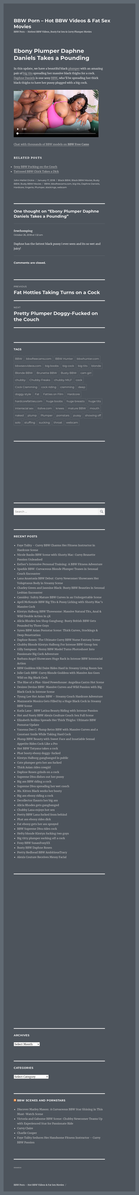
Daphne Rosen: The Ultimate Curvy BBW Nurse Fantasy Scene (58, 639)
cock (79, 380)
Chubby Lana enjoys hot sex (36, 810)
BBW (54, 78)
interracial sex (24, 408)
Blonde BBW (24, 373)
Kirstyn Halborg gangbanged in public (42, 758)
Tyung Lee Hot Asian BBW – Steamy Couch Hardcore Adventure (60, 696)
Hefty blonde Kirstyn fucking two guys (43, 833)
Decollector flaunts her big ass (37, 800)
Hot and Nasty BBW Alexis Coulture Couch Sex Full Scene (55, 715)
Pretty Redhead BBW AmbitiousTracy (42, 852)
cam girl (86, 373)
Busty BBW (69, 373)
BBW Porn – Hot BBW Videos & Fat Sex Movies (39, 1185)
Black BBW (64, 180)
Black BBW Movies (82, 180)
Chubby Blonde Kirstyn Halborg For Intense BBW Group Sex (57, 644)
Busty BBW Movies (31, 183)
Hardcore (19, 187)
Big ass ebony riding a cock (35, 795)
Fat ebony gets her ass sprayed (37, 824)
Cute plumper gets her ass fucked (39, 762)
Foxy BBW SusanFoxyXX (33, 843)
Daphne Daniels (24, 78)
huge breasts (76, 401)
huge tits (94, 401)
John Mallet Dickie (24, 180)
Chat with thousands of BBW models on (51, 144)
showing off (93, 415)
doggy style (23, 394)
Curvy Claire (25, 1128)
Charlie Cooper (27, 1133)
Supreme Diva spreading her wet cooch (43, 786)
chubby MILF (63, 380)
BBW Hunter (64, 358)
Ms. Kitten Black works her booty (39, 791)
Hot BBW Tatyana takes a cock (37, 748)
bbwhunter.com (88, 358)
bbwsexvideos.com (28, 365)
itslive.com (44, 408)
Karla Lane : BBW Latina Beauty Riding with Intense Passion (57, 710)
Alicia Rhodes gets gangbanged (38, 805)
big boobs (52, 365)
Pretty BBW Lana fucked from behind (42, 814)
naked (19, 415)
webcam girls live (17, 1167)
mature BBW (77, 408)
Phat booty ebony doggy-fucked (39, 753)
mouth (94, 408)
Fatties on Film (53, 394)
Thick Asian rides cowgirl (34, 767)
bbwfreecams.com (61, 183)
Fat (37, 394)
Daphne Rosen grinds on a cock (38, 772)
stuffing (29, 422)
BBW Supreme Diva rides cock (37, 828)
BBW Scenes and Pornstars (41, 1100)
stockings (51, 187)
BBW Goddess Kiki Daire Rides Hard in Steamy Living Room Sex (59, 668)
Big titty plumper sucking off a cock (41, 838)
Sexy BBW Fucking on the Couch (35, 166)
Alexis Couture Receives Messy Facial (41, 857)
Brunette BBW (47, 373)
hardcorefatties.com (28, 401)
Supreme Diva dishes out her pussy (40, 776)
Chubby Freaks (39, 380)
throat (58, 422)
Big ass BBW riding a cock (34, 781)
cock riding (48, 387)
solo (18, 422)
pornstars (62, 415)
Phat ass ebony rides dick (34, 819)
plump (32, 415)
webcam (62, 187)
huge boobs (54, 401)
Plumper (40, 187)
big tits (28, 73)
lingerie (29, 187)
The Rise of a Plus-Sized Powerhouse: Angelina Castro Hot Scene (60, 682)
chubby (20, 380)
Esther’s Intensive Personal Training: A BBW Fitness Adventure (59, 564)
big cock (68, 365)
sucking (44, 422)
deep (81, 387)
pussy (77, 415)
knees (60, 408)
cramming (67, 387)
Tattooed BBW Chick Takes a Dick (36, 171)
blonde (96, 365)
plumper (74, 68)
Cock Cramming (26, 387)
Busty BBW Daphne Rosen (34, 847)
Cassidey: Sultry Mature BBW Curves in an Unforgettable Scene (59, 597)
